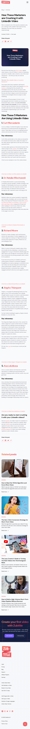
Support (3, 672)
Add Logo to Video (6, 698)
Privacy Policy (5, 721)
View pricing (20, 635)
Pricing (3, 666)
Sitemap (3, 677)
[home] (6, 2)
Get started (9, 635)
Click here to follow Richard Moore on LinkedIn (13, 283)
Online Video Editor (6, 682)
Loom (9, 346)
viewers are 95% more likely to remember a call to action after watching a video (15, 202)
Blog (2, 669)
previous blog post (6, 429)
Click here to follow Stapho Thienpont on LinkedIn (14, 362)
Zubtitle (15, 148)
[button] (27, 2)
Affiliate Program (5, 674)
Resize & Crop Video (6, 688)
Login (3, 664)
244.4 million (19, 70)
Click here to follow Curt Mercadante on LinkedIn (14, 174)
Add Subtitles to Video (7, 685)
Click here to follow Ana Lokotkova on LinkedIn (13, 411)
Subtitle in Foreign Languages (8, 701)
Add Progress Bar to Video (7, 696)
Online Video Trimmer (6, 704)
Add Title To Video (6, 690)
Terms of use (4, 723)
